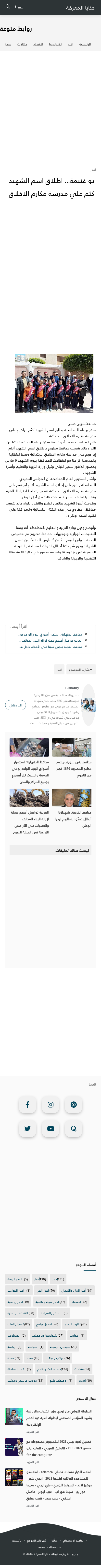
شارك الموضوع (79, 669)
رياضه (11, 1346)
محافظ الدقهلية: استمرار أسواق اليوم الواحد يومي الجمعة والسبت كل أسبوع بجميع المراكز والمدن (50, 634)
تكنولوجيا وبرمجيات (44, 1335)
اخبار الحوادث (16, 1290)
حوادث (74, 1335)
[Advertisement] (50, 106)
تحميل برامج (44, 1324)
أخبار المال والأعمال (74, 1290)
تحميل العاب (16, 1324)
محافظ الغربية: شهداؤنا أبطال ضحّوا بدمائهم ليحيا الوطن (73, 819)
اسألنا (54, 1540)
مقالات (22, 44)
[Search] (8, 7)
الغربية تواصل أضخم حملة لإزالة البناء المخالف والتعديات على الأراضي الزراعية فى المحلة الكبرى (50, 640)
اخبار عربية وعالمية (47, 1301)
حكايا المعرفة (80, 7)
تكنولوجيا (55, 44)
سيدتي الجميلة (60, 1346)
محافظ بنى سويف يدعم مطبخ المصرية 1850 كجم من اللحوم (74, 768)
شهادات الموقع (37, 1540)
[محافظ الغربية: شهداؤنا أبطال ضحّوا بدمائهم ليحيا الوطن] (71, 798)
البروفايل (16, 705)
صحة (8, 44)
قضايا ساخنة (16, 1369)
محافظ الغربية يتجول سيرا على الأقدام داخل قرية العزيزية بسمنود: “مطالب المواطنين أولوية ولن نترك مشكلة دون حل (50, 646)
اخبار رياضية (15, 1301)
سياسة (32, 1346)
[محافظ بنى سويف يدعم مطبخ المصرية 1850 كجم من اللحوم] (71, 747)
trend (82, 1380)
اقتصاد (38, 44)
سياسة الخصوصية (49, 1547)
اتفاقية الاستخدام (73, 1540)
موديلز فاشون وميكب (22, 1380)
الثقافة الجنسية (18, 1313)
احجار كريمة (15, 1279)
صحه (30, 1358)
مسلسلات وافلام (49, 1369)
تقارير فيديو (72, 1324)
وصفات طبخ (58, 1380)
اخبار (70, 44)
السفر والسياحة (51, 1313)
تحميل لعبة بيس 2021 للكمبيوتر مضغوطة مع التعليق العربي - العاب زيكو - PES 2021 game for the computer (58, 1448)
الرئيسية (85, 44)
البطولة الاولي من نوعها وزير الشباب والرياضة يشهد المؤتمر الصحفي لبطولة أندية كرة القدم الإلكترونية (59, 1418)
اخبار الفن (43, 1290)
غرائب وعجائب (55, 1358)
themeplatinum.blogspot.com (51, 1560)
